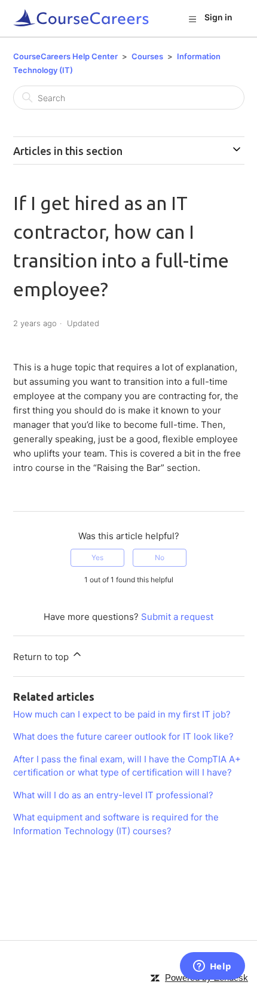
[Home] (81, 18)
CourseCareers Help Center (65, 56)
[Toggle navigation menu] (192, 18)
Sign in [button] (218, 17)
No (159, 557)
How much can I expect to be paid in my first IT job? (122, 714)
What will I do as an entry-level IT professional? (113, 795)
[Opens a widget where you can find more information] (212, 967)
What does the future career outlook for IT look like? (123, 736)
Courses (147, 56)
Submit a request (177, 616)
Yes (97, 557)
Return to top (42, 656)
